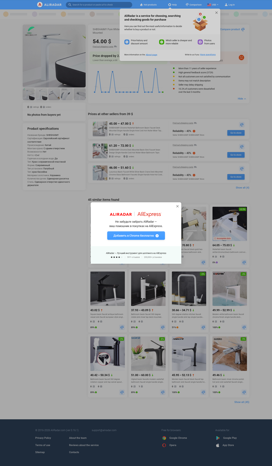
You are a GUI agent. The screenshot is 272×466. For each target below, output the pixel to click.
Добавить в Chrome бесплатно (133, 235)
